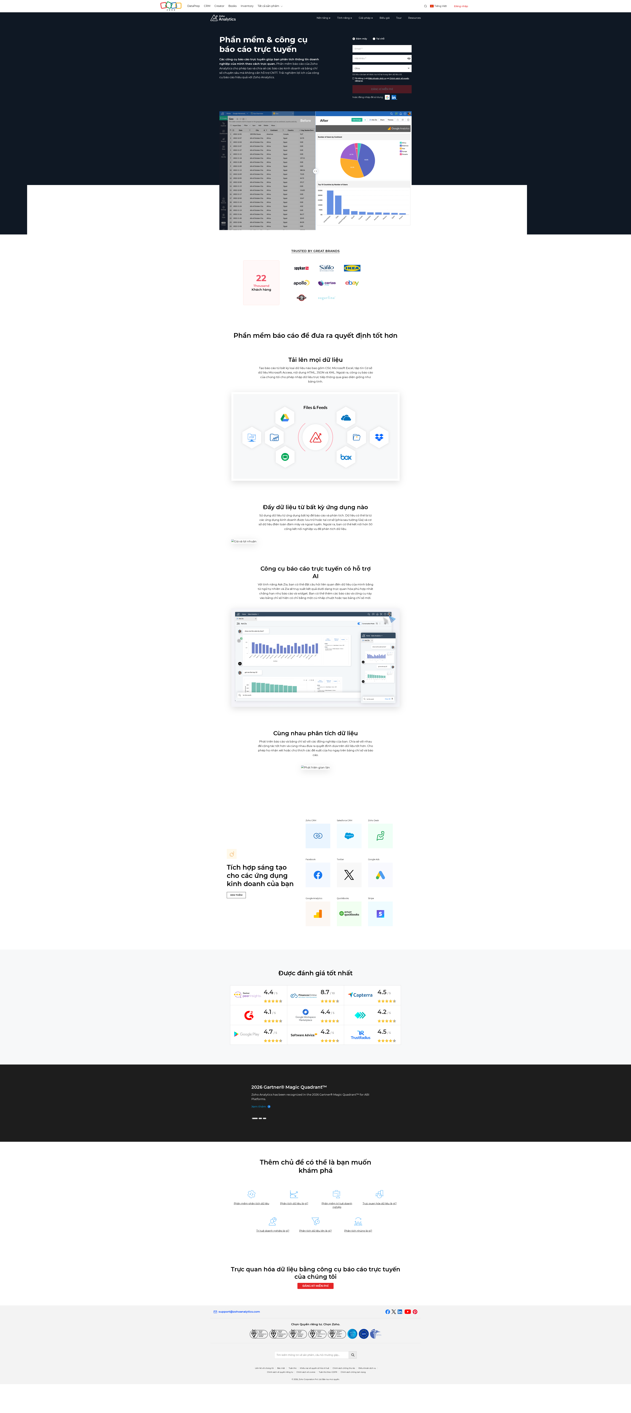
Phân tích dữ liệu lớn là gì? (315, 1259)
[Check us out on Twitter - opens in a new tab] (394, 1340)
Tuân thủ (292, 1397)
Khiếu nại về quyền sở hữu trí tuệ (314, 1397)
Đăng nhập (461, 6)
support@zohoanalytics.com (239, 1340)
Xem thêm (258, 1112)
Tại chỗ (380, 38)
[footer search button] (353, 1384)
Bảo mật (281, 1397)
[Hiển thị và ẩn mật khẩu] (409, 58)
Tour (399, 17)
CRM (207, 6)
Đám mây (361, 38)
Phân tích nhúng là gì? (358, 1259)
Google (387, 97)
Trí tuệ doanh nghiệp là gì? (272, 1259)
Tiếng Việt (440, 6)
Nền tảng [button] (322, 17)
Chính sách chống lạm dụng (353, 1401)
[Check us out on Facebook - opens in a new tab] (387, 1340)
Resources (414, 17)
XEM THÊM (236, 895)
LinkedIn (394, 97)
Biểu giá (385, 17)
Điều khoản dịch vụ (377, 78)
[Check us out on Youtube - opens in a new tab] (408, 1340)
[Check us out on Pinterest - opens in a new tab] (415, 1340)
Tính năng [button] (343, 17)
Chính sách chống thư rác (344, 1397)
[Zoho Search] (425, 6)
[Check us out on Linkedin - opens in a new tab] (400, 1340)
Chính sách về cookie (305, 1401)
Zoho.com (171, 6)
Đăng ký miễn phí (315, 1314)
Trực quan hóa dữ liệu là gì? (380, 1232)
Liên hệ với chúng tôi (264, 1397)
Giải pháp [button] (365, 17)
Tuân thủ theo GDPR (328, 1401)
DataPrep (193, 6)
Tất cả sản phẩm (268, 6)
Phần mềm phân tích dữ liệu (251, 1232)
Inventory (247, 6)
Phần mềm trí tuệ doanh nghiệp (337, 1234)
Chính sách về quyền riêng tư (280, 1401)
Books (232, 6)
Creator (219, 6)
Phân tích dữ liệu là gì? (294, 1232)
